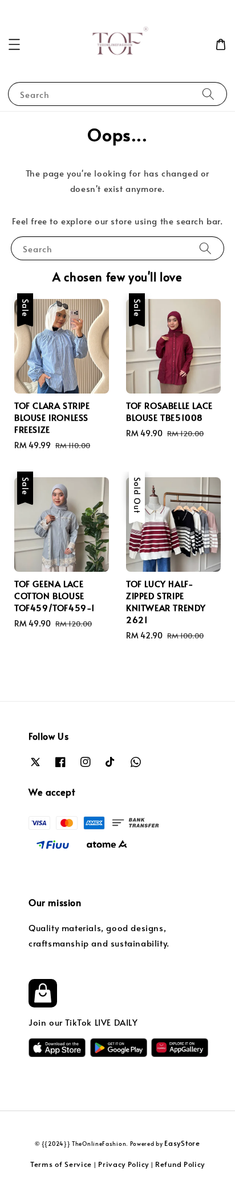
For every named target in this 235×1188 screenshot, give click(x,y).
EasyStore (182, 1143)
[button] (14, 44)
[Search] (208, 94)
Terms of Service (61, 1164)
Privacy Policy (123, 1164)
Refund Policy (180, 1164)
